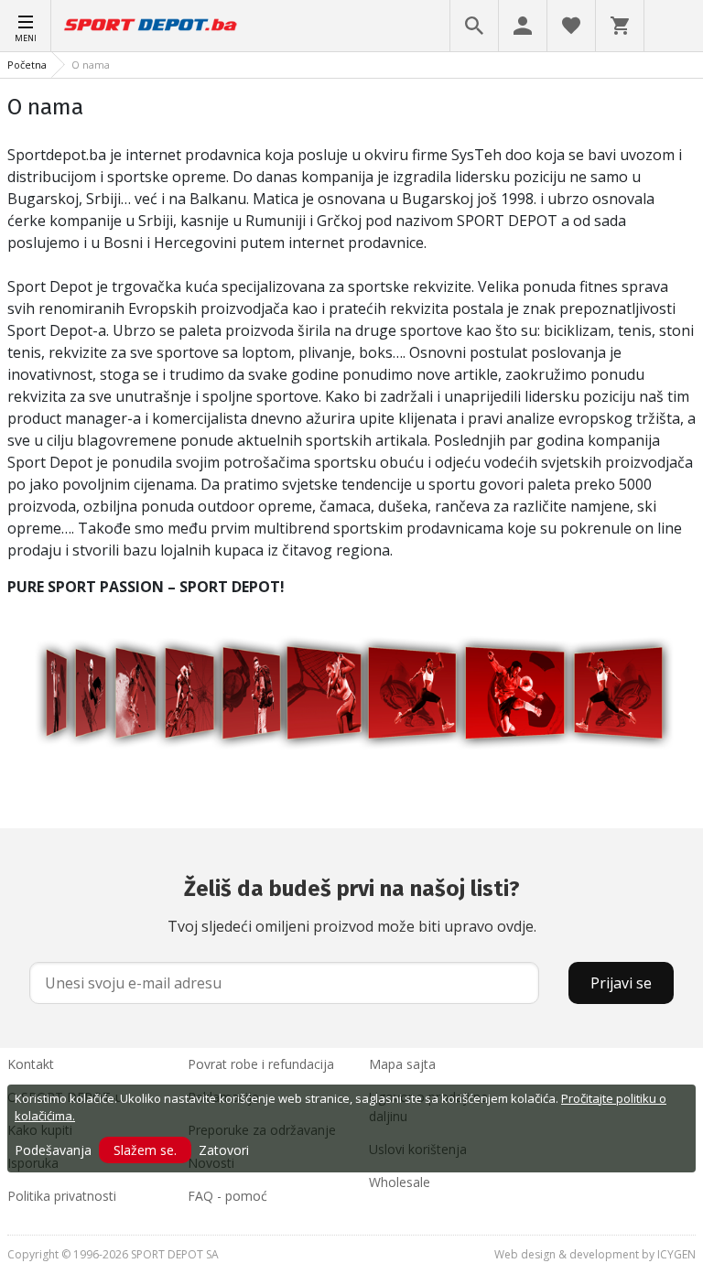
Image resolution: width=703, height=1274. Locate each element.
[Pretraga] (474, 25)
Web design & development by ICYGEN (595, 1254)
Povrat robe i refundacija (261, 1064)
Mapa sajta (402, 1064)
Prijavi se (621, 983)
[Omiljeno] (571, 25)
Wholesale (399, 1182)
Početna (27, 64)
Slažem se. (145, 1150)
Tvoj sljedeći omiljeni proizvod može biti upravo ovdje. (352, 906)
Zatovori (224, 1150)
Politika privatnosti (61, 1195)
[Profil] (522, 25)
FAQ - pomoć (227, 1195)
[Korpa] (620, 25)
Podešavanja (53, 1150)
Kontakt (30, 1064)
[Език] (673, 25)
